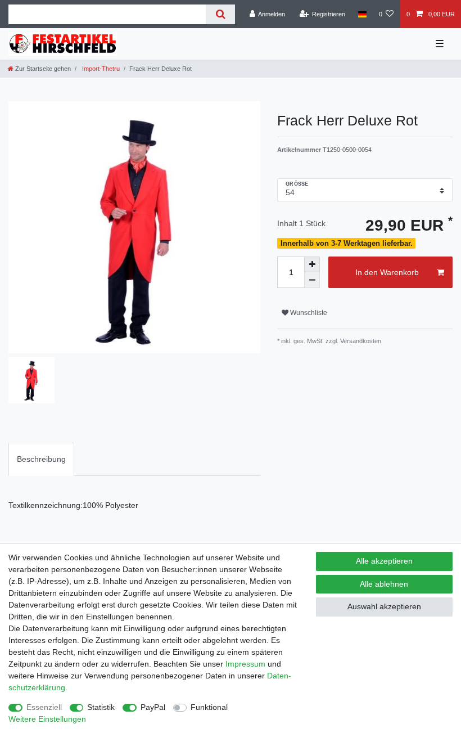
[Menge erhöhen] (312, 264)
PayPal (153, 707)
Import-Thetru (100, 68)
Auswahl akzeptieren (384, 606)
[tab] (41, 459)
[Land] (361, 14)
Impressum (245, 663)
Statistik (101, 707)
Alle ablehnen (384, 583)
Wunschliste (307, 313)
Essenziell (44, 707)
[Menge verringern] (312, 280)
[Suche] (220, 14)
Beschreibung (41, 459)
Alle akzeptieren (384, 560)
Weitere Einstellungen (47, 718)
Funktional (209, 707)
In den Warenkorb (387, 272)
